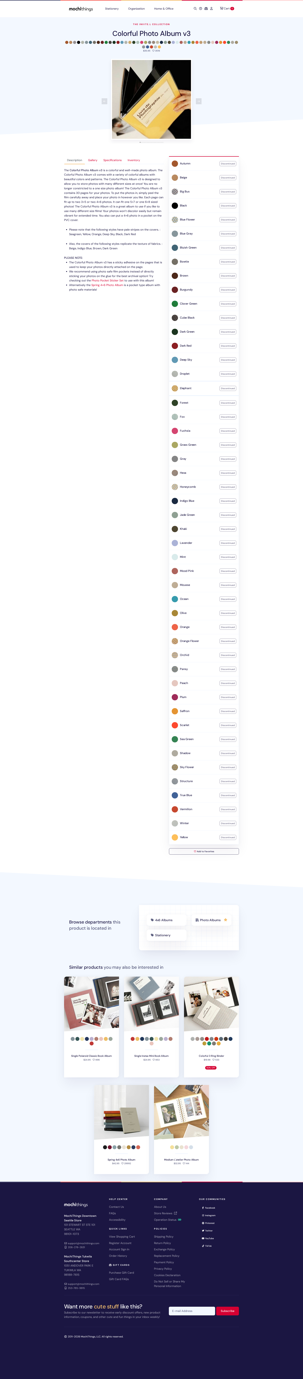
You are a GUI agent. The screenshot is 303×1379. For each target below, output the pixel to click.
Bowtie (184, 261)
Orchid (184, 655)
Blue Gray (186, 233)
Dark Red (185, 346)
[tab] (140, 142)
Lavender (186, 543)
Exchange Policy (164, 1249)
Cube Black (187, 318)
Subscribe (230, 1311)
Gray (183, 459)
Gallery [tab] (92, 160)
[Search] (195, 8)
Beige (183, 177)
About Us (160, 1207)
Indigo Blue (187, 501)
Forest (184, 403)
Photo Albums (210, 920)
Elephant (185, 388)
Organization (136, 9)
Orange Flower (189, 641)
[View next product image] (199, 101)
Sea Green (186, 739)
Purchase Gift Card (121, 1273)
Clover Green (188, 304)
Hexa (183, 473)
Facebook (211, 1207)
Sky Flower (187, 767)
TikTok (209, 1245)
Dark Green (187, 332)
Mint (183, 557)
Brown (184, 276)
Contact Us (116, 1207)
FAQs (112, 1213)
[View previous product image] (104, 101)
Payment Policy (164, 1262)
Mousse (185, 585)
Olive (183, 613)
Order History (118, 1256)
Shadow (185, 753)
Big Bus (185, 191)
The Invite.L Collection (151, 24)
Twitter (210, 1230)
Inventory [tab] (134, 160)
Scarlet (184, 725)
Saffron (185, 711)
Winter (184, 823)
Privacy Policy (163, 1269)
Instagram (211, 1215)
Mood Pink (187, 571)
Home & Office (163, 9)
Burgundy (186, 290)
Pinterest (211, 1223)
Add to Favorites (205, 851)
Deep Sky (186, 360)
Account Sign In (119, 1249)
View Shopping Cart (122, 1237)
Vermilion (186, 809)
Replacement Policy (166, 1256)
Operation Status (165, 1220)
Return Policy (162, 1243)
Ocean (184, 599)
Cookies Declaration (167, 1275)
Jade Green (187, 515)
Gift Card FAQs (119, 1279)
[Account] (211, 8)
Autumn (185, 163)
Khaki (183, 529)
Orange (185, 627)
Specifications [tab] (112, 160)
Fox (182, 417)
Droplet (185, 374)
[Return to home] (81, 8)
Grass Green (188, 445)
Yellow (184, 837)
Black (183, 205)
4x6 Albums (163, 920)
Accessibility (117, 1220)
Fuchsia (185, 431)
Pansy (184, 669)
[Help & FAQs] (200, 8)
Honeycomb (188, 487)
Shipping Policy (163, 1237)
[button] (151, 99)
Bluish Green (188, 247)
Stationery (112, 9)
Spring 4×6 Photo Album (107, 285)
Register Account (120, 1243)
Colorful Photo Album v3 (151, 33)
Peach (184, 683)
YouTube (211, 1238)
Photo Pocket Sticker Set (108, 280)
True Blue (186, 795)
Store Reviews (163, 1213)
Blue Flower (187, 219)
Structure (186, 781)
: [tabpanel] (113, 230)
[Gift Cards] (206, 8)
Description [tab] (74, 160)
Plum (183, 697)
